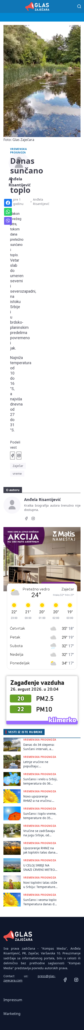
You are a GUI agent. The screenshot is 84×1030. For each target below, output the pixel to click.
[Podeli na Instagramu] (19, 455)
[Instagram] (33, 519)
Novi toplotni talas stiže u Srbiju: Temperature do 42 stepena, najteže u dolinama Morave (40, 884)
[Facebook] (26, 519)
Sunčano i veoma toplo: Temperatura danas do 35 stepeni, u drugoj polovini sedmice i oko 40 (40, 902)
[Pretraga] (79, 6)
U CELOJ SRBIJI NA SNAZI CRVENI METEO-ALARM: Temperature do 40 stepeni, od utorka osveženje (39, 867)
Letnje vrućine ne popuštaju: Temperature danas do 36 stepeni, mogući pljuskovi (39, 764)
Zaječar (18, 466)
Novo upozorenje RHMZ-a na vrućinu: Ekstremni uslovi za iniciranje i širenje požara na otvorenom (38, 798)
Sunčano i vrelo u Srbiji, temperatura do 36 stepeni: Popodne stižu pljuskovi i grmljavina (40, 781)
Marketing (11, 1013)
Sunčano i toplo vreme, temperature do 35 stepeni (39, 816)
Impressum (12, 999)
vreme (17, 473)
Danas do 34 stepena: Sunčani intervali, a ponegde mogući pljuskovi (38, 747)
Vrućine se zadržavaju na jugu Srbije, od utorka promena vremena (39, 833)
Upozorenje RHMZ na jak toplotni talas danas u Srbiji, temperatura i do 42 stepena (40, 850)
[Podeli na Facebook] (12, 455)
